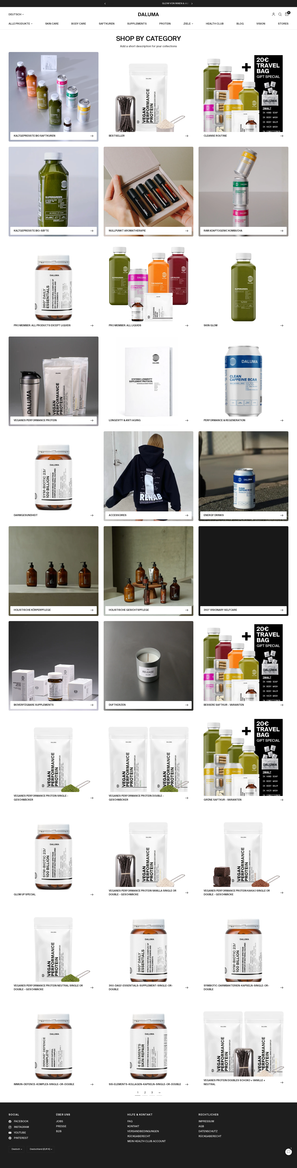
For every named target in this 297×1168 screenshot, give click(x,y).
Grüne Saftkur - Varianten (222, 800)
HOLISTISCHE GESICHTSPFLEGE (129, 610)
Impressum (206, 1121)
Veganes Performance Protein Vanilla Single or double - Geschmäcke (142, 893)
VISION (260, 23)
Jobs (59, 1121)
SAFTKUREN (106, 23)
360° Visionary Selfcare (220, 610)
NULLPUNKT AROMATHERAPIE (127, 231)
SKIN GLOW (210, 325)
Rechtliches (209, 1115)
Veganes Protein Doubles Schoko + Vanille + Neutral (234, 1082)
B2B (59, 1131)
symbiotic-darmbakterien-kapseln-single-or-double (236, 988)
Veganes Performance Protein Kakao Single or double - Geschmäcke (237, 893)
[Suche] (280, 14)
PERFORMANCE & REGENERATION (224, 420)
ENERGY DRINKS (214, 515)
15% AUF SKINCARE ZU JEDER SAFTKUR (143, 3)
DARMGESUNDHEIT (26, 515)
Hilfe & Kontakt (140, 1115)
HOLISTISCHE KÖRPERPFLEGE (32, 610)
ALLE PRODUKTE (19, 23)
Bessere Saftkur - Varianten (224, 705)
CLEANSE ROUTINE (215, 136)
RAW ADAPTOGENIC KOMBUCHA (223, 231)
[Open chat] (288, 1152)
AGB (201, 1126)
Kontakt (133, 1126)
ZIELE (187, 23)
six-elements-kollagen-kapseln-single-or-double (145, 1084)
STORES (283, 23)
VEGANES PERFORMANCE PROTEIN (35, 420)
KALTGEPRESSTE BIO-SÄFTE (31, 231)
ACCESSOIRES (117, 515)
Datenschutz (208, 1131)
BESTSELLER (117, 136)
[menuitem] (22, 24)
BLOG (240, 23)
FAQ (130, 1121)
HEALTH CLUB (215, 23)
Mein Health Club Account (146, 1141)
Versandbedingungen (143, 1131)
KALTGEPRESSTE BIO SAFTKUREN (34, 136)
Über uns (63, 1115)
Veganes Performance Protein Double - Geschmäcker (136, 798)
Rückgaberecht (138, 1136)
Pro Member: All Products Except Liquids (42, 325)
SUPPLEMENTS (137, 23)
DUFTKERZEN (117, 705)
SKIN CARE (52, 23)
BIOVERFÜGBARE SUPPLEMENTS (34, 705)
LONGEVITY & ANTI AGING (125, 420)
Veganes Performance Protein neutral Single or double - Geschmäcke (48, 988)
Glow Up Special (25, 894)
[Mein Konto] (273, 14)
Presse (61, 1126)
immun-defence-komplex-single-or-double (44, 1084)
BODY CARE (78, 23)
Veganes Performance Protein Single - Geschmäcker (41, 798)
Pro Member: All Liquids (125, 325)
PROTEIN (165, 23)
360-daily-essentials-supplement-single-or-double (141, 988)
